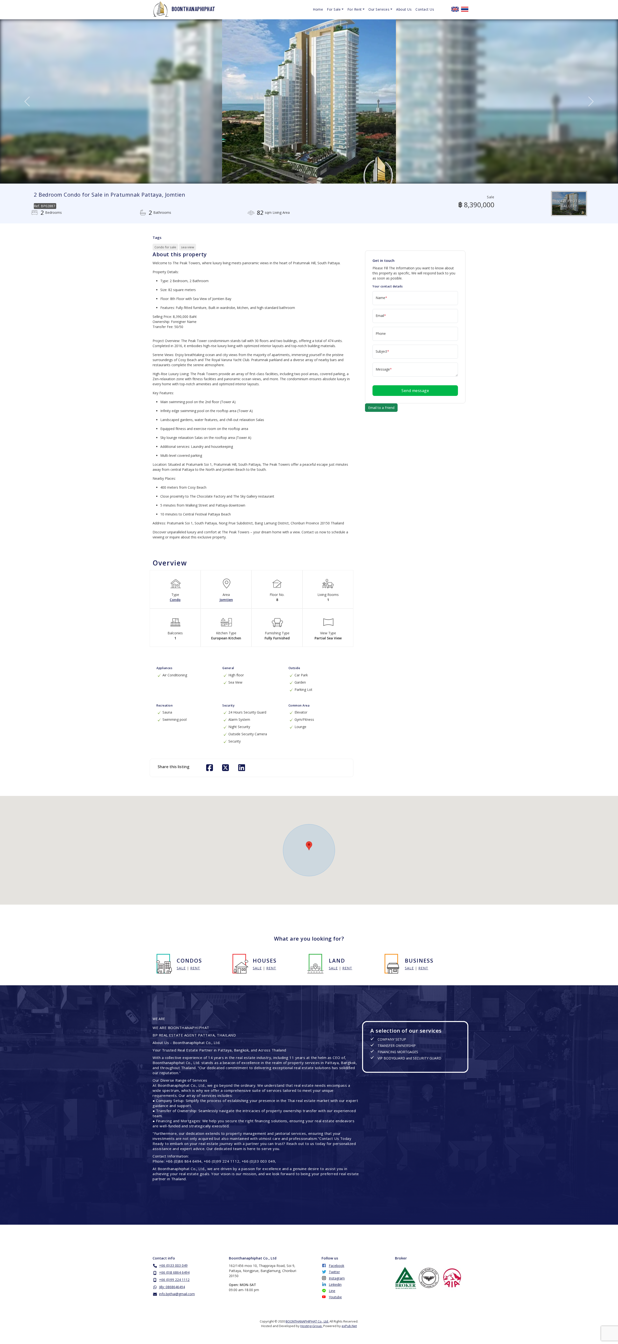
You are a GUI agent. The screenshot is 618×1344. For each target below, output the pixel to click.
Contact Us (424, 9)
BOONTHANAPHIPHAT (193, 8)
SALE (181, 968)
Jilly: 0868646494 (172, 1287)
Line (332, 1290)
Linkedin (335, 1284)
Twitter (334, 1272)
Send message (415, 390)
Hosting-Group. (311, 1326)
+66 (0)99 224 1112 (174, 1279)
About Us (404, 9)
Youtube (335, 1297)
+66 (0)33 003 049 (173, 1265)
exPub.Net (349, 1326)
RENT (195, 968)
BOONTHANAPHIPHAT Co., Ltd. (307, 1321)
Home (318, 9)
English (455, 9)
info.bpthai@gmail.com (177, 1294)
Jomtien (226, 599)
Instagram (337, 1278)
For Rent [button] (354, 9)
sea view (187, 247)
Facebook (336, 1265)
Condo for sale (165, 247)
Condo (175, 599)
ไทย (464, 9)
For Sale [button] (334, 9)
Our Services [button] (378, 9)
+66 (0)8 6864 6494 (174, 1272)
